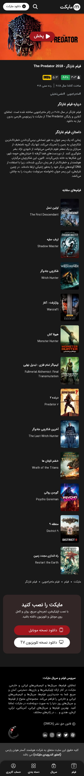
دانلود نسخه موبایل (43, 630)
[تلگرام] (59, 735)
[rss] (45, 735)
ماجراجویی (73, 94)
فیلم (66, 581)
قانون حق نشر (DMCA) (57, 724)
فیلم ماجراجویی (51, 581)
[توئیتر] (66, 735)
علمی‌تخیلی (56, 94)
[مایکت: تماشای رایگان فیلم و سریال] (70, 7)
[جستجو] (35, 6)
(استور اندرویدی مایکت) (47, 754)
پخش (39, 36)
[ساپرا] (13, 732)
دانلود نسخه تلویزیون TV (38, 642)
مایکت (77, 581)
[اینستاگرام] (52, 735)
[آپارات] (73, 735)
